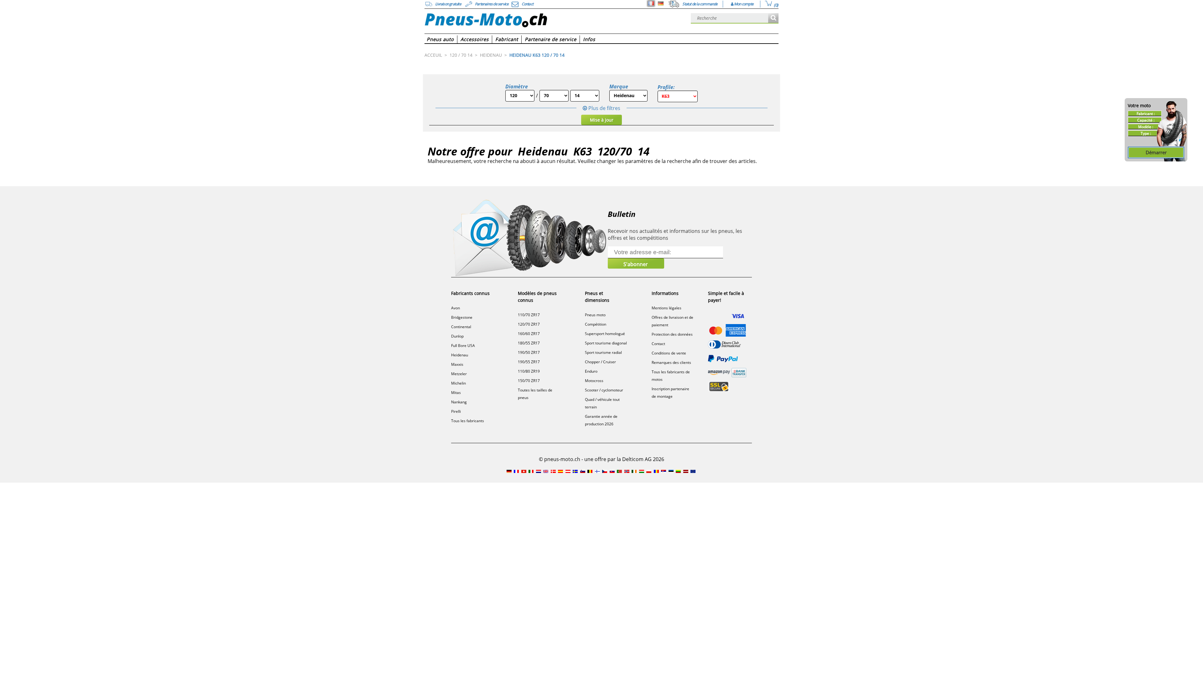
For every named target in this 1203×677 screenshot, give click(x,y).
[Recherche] (773, 18)
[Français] (651, 3)
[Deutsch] (661, 3)
